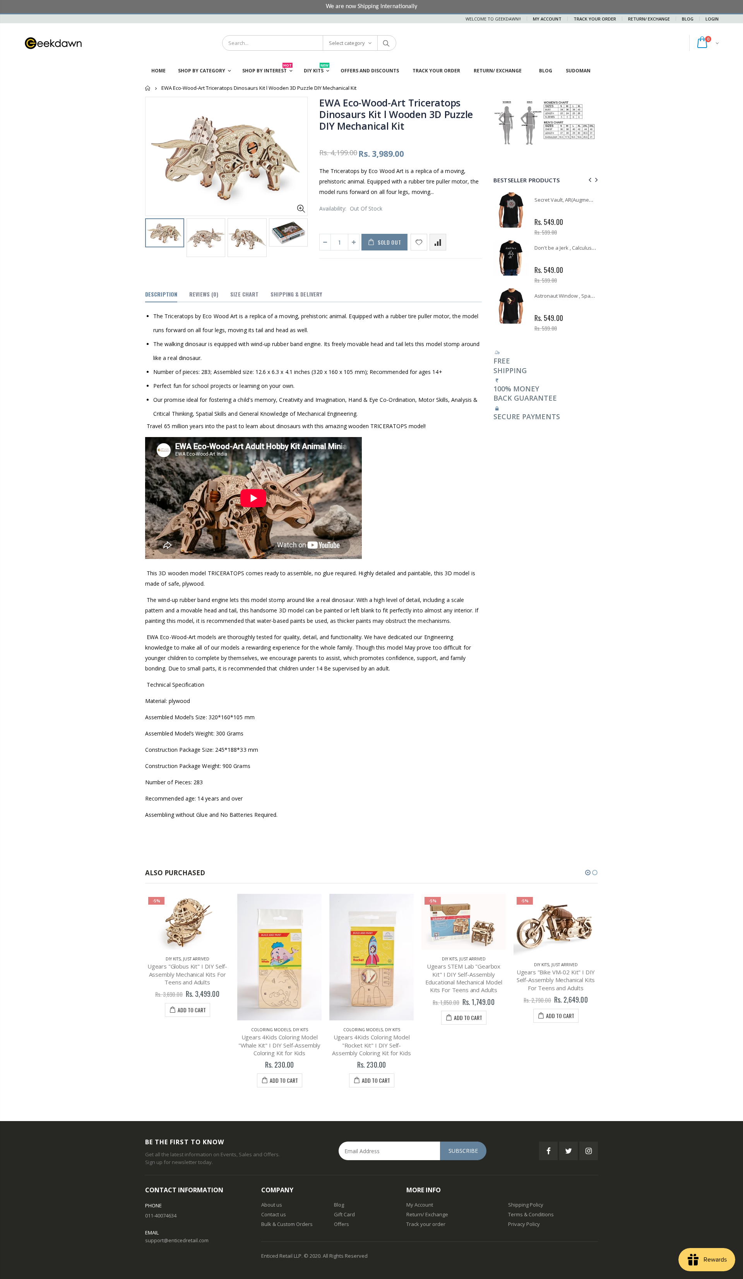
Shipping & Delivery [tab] (296, 294)
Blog (687, 19)
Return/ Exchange (649, 19)
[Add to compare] (438, 242)
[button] (587, 872)
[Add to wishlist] (419, 242)
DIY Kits (173, 959)
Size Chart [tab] (244, 294)
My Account (547, 19)
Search (386, 43)
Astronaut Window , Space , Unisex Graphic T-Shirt (593, 295)
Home (148, 88)
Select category (347, 42)
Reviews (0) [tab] (203, 294)
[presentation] (588, 180)
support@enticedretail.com (177, 1240)
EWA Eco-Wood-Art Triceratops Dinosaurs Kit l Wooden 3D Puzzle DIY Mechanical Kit (396, 114)
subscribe (463, 1150)
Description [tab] (161, 294)
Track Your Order (595, 19)
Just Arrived (196, 959)
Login (712, 19)
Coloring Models (271, 1029)
